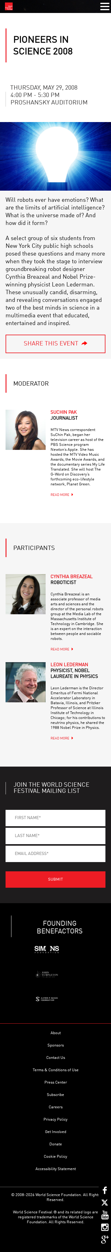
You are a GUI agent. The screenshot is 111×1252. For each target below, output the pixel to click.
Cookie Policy (55, 1157)
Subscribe (55, 1095)
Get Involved (55, 1132)
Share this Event (51, 344)
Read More (60, 495)
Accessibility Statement (55, 1169)
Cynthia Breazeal (72, 580)
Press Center (55, 1083)
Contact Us (55, 1058)
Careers (56, 1107)
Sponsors (55, 1045)
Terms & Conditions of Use (56, 1070)
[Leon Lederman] (26, 682)
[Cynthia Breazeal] (26, 594)
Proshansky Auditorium (49, 103)
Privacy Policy (55, 1120)
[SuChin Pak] (26, 430)
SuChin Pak (64, 415)
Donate (55, 1144)
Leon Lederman (74, 671)
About (56, 1033)
